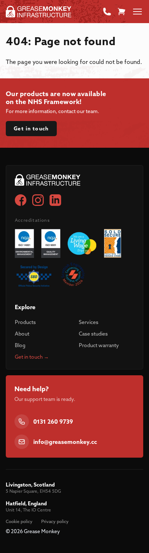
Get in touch (31, 128)
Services (88, 322)
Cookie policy (19, 521)
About (22, 333)
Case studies (93, 333)
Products (25, 322)
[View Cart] (121, 11)
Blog (20, 345)
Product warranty (99, 345)
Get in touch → (32, 357)
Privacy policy (55, 521)
